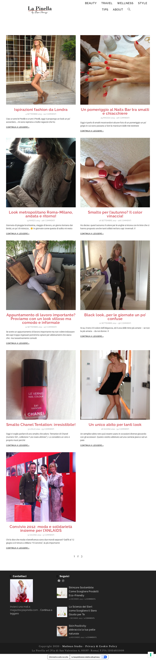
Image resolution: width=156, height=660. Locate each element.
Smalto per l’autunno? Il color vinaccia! (115, 214)
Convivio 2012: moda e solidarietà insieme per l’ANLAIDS (41, 528)
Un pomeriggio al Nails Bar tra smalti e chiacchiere (115, 111)
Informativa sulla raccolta (58, 657)
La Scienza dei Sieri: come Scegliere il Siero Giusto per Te (83, 610)
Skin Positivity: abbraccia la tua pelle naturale (82, 629)
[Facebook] (59, 581)
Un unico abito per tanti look (115, 424)
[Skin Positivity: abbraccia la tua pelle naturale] (62, 631)
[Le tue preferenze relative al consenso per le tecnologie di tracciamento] (151, 655)
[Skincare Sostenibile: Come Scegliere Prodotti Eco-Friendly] (62, 593)
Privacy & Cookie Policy (101, 646)
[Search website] (129, 9)
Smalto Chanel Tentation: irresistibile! (41, 424)
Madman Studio (72, 646)
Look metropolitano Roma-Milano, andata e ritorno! (41, 214)
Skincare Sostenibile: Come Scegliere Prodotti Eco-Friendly (84, 591)
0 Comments (90, 599)
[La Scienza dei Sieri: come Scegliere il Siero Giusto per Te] (62, 612)
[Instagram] (63, 581)
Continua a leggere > (17, 127)
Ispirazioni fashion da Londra (41, 109)
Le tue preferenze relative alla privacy (85, 657)
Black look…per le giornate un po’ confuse (115, 317)
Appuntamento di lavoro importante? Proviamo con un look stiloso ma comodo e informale (41, 319)
